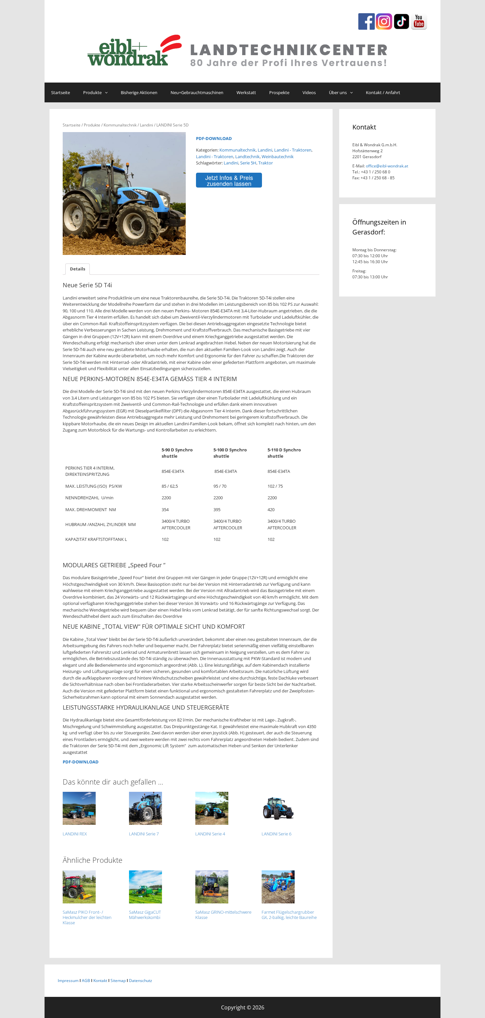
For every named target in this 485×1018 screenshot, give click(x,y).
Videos (309, 92)
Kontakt (100, 980)
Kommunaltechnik (120, 125)
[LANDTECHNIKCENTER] (242, 49)
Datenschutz (140, 980)
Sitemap (118, 980)
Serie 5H (248, 163)
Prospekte (279, 92)
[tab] (77, 269)
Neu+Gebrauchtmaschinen (197, 92)
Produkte (92, 92)
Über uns (338, 92)
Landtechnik (247, 156)
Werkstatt (246, 92)
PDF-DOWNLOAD (214, 138)
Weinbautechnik (278, 156)
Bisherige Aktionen (139, 92)
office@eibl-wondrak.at (386, 166)
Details (77, 269)
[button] (108, 92)
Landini (146, 125)
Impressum (68, 980)
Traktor (265, 163)
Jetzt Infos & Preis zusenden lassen (229, 180)
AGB (86, 980)
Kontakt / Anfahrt (383, 92)
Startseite (60, 92)
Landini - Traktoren (292, 150)
